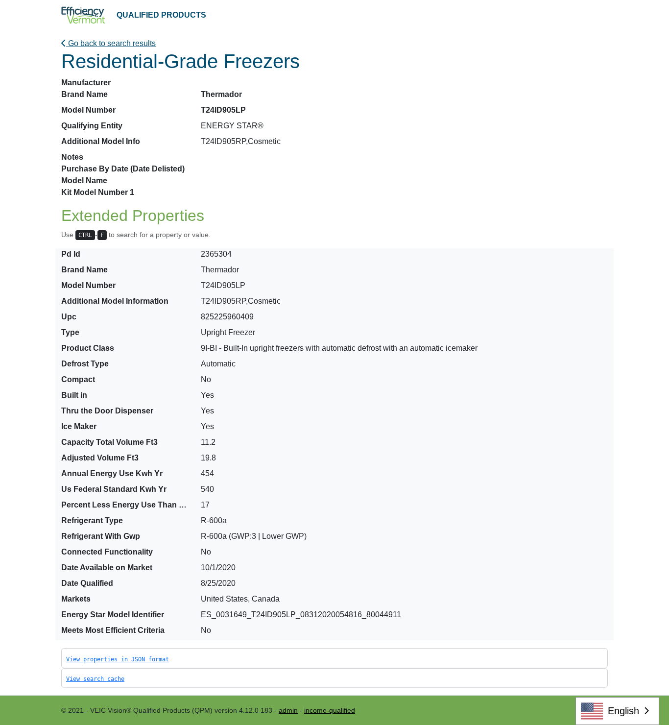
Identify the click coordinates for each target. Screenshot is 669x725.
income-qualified (329, 710)
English (623, 710)
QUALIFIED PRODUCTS (161, 15)
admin (288, 710)
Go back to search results (111, 43)
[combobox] (617, 711)
